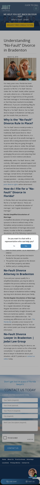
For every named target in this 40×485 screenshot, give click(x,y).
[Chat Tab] (20, 242)
